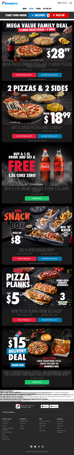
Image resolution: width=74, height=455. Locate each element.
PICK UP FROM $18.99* (24, 136)
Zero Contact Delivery (44, 421)
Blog (3, 434)
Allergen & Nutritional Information (7, 429)
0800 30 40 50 (24, 421)
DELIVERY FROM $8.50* (50, 259)
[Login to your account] (71, 3)
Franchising (60, 423)
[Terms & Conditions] (69, 412)
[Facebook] (31, 447)
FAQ (40, 428)
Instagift (4, 426)
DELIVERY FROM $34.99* (49, 75)
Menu (25, 8)
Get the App (47, 8)
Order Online (5, 421)
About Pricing (42, 423)
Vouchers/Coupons (7, 432)
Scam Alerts (42, 430)
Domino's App (5, 439)
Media (21, 426)
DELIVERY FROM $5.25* (50, 320)
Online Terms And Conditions (61, 431)
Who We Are (60, 426)
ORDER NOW (37, 198)
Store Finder (42, 426)
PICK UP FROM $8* (24, 259)
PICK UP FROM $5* (24, 320)
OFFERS (31, 8)
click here (18, 401)
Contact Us (22, 423)
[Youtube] (35, 447)
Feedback (22, 428)
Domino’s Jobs (60, 421)
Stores (38, 8)
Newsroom (5, 436)
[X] (39, 447)
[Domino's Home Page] (9, 3)
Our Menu (5, 423)
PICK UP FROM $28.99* (24, 75)
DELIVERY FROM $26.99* (49, 136)
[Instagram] (42, 447)
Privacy (58, 428)
